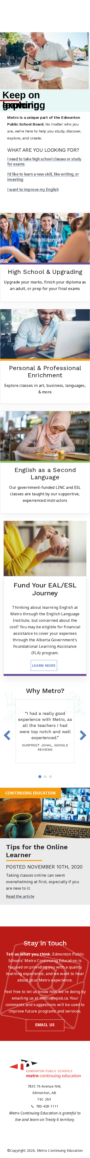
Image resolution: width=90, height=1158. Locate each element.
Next (82, 735)
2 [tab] (45, 776)
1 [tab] (39, 776)
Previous (7, 735)
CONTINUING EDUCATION (30, 793)
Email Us (45, 1024)
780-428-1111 (47, 1106)
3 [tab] (50, 776)
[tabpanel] (45, 731)
